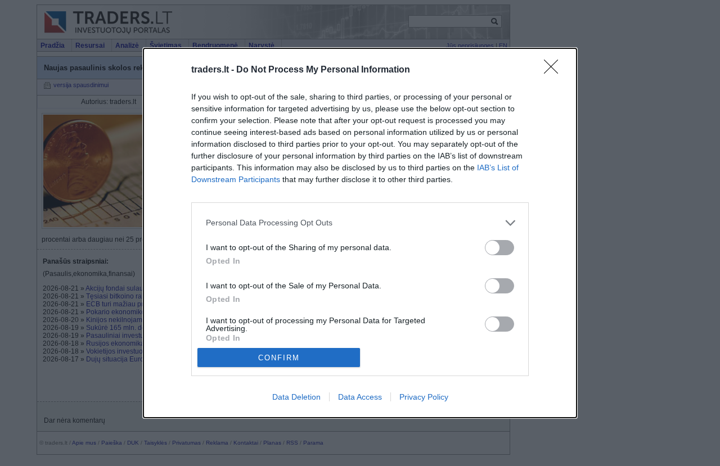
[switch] (499, 247)
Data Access (360, 396)
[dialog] (360, 233)
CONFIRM (279, 358)
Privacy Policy (423, 396)
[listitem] (360, 223)
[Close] (554, 70)
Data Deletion (296, 396)
